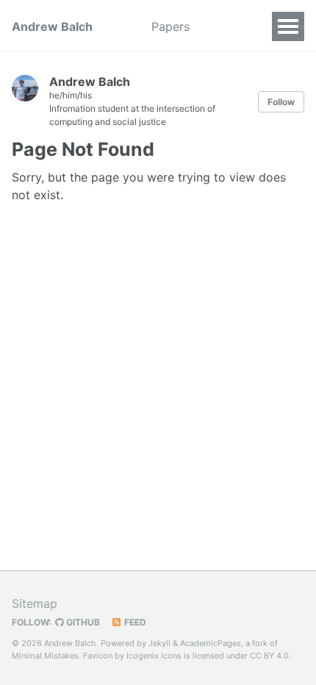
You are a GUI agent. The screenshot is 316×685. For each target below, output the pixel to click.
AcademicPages (210, 643)
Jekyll (159, 643)
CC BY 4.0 (269, 655)
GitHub (82, 622)
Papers (170, 26)
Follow (281, 101)
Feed (134, 622)
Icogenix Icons (154, 655)
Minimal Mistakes (45, 655)
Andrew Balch (52, 26)
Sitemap (34, 603)
